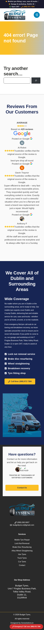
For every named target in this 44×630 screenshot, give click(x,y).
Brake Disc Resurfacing (22, 547)
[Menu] (37, 15)
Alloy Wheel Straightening (22, 551)
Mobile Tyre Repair (22, 540)
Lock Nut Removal (22, 543)
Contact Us (22, 488)
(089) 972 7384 (29, 7)
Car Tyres (22, 562)
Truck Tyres (22, 558)
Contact (22, 565)
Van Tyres (22, 554)
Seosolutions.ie (27, 623)
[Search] (35, 80)
